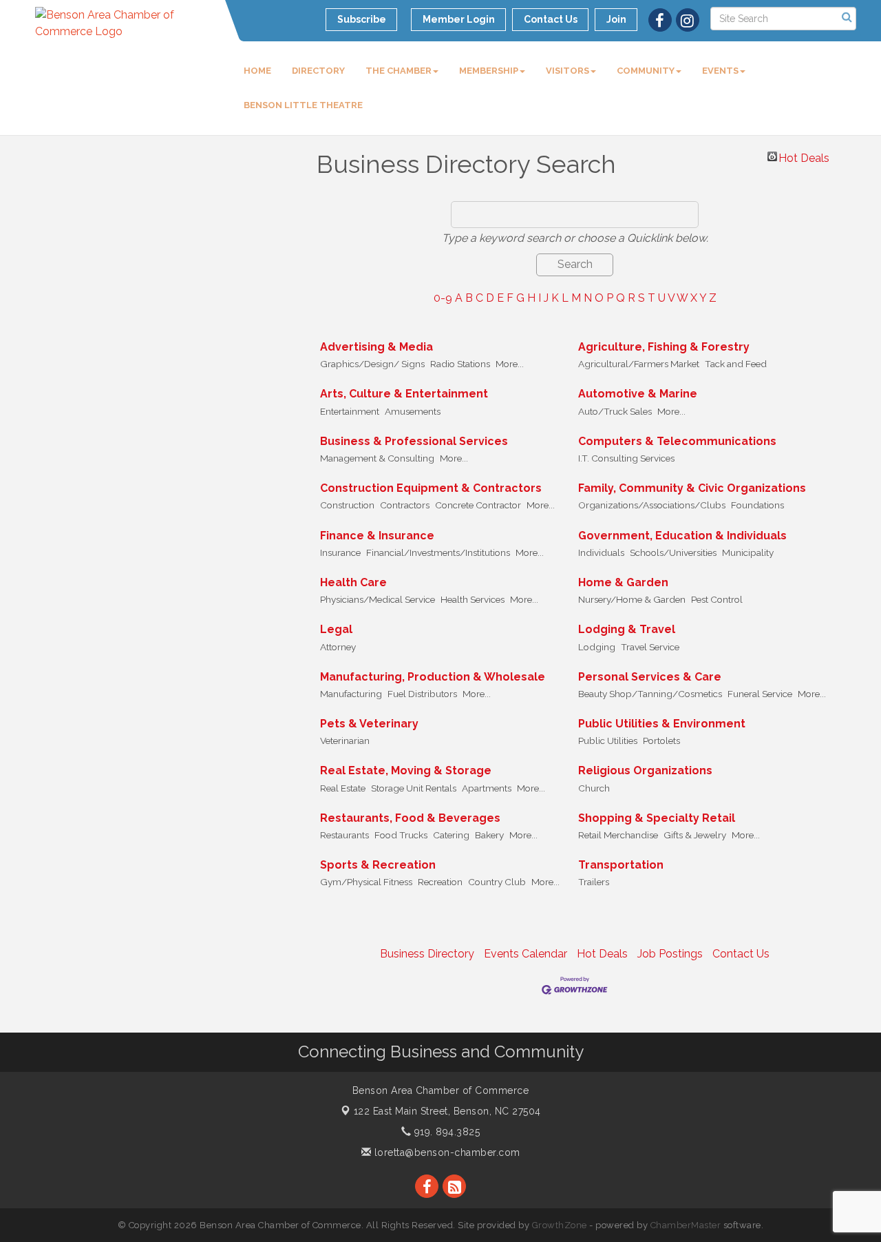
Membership (488, 70)
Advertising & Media (376, 346)
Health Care (353, 582)
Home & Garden (623, 582)
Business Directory (427, 953)
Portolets (661, 740)
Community (646, 70)
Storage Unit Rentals (413, 788)
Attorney (338, 646)
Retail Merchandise (618, 834)
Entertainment (349, 411)
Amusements (412, 411)
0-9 (443, 297)
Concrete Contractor (478, 504)
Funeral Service (760, 693)
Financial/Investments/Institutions (438, 552)
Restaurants (344, 834)
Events (720, 70)
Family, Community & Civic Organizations (692, 488)
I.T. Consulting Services (626, 458)
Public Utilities (607, 740)
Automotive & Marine (637, 393)
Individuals (601, 552)
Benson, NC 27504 (447, 1111)
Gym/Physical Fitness (366, 881)
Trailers (593, 881)
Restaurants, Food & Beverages (410, 818)
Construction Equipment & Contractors (431, 488)
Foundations (757, 504)
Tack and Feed (736, 363)
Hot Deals (803, 156)
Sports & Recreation (378, 864)
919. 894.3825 (445, 1131)
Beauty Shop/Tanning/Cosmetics (650, 693)
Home (257, 70)
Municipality (748, 552)
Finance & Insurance (377, 535)
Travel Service (650, 646)
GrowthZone (559, 1225)
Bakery (489, 834)
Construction (347, 504)
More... (510, 363)
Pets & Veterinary (369, 723)
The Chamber (398, 70)
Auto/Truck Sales (615, 411)
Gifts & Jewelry (695, 834)
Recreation (440, 881)
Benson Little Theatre (303, 105)
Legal (336, 629)
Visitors (567, 70)
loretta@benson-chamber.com (445, 1152)
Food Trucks (400, 834)
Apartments (486, 788)
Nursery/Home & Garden (632, 599)
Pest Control (717, 599)
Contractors (404, 504)
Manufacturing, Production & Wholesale (432, 676)
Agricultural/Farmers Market (638, 363)
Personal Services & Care (649, 676)
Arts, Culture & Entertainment (404, 393)
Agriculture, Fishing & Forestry (664, 346)
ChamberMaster (685, 1225)
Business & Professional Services (414, 441)
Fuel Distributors (422, 693)
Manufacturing (351, 693)
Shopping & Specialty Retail (656, 818)
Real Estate (342, 788)
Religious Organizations (645, 770)
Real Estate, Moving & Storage (405, 770)
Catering (451, 834)
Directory (318, 70)
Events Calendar (525, 953)
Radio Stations (460, 363)
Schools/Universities (673, 552)
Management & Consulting (377, 458)
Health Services (472, 599)
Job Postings (670, 953)
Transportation (621, 864)
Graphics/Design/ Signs (372, 363)
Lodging (596, 646)
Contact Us (740, 953)
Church (594, 788)
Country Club (497, 881)
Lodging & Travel (626, 629)
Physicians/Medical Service (377, 599)
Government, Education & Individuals (682, 535)
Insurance (340, 552)
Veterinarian (345, 740)
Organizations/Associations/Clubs (651, 504)
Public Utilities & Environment (661, 723)
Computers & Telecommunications (677, 441)
